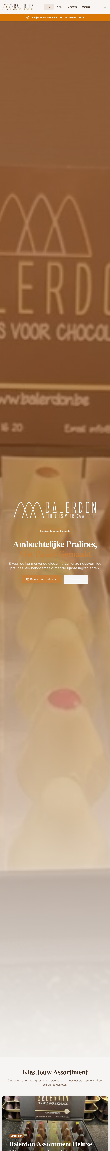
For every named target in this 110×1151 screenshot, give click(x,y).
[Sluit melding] (103, 17)
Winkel (60, 7)
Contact (86, 7)
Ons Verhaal (76, 579)
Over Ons (72, 7)
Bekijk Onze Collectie (43, 579)
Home (48, 7)
